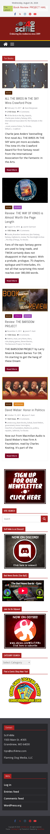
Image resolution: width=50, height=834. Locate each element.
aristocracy (11, 423)
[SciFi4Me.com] (5, 44)
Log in (7, 784)
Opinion (18, 316)
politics (36, 428)
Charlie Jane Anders (12, 118)
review (23, 237)
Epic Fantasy (34, 234)
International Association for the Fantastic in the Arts (23, 122)
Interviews (19, 404)
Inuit (15, 338)
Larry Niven (22, 338)
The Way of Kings (12, 240)
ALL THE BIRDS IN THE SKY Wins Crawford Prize (22, 100)
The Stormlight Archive (35, 237)
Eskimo (10, 338)
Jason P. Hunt (30, 331)
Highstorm (16, 237)
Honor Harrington (22, 425)
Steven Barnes (26, 341)
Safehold (15, 430)
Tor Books (27, 126)
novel (8, 126)
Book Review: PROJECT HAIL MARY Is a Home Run (29, 8)
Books (8, 93)
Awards (28, 115)
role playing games (12, 341)
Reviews (18, 207)
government (10, 425)
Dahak (29, 423)
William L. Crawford (12, 129)
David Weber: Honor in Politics (25, 410)
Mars (29, 338)
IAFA (29, 118)
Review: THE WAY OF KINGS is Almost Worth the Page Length (24, 217)
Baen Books (21, 423)
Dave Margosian (31, 108)
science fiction (16, 126)
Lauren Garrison (29, 227)
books (9, 234)
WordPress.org (12, 805)
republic (8, 430)
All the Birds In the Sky (15, 115)
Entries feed (11, 791)
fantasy (24, 118)
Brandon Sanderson (21, 234)
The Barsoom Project (13, 344)
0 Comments (24, 112)
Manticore (28, 428)
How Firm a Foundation (14, 428)
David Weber (38, 423)
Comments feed (14, 798)
